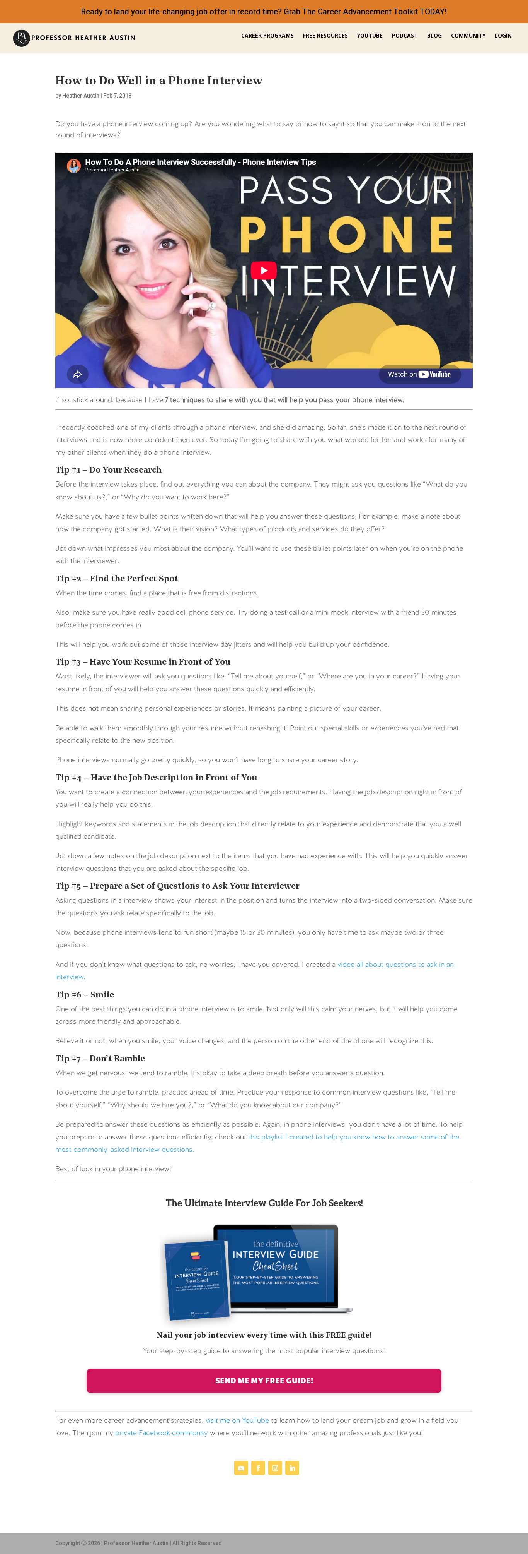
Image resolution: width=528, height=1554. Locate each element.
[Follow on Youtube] (241, 1468)
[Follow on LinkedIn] (292, 1468)
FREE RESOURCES (325, 36)
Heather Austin (80, 96)
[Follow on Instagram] (275, 1468)
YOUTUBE (370, 36)
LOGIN (503, 36)
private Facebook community (161, 1433)
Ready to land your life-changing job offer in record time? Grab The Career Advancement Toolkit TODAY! (264, 11)
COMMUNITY (468, 36)
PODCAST (405, 36)
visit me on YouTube (237, 1421)
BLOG (434, 36)
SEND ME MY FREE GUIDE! (264, 1380)
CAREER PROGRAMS (267, 36)
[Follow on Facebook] (258, 1468)
